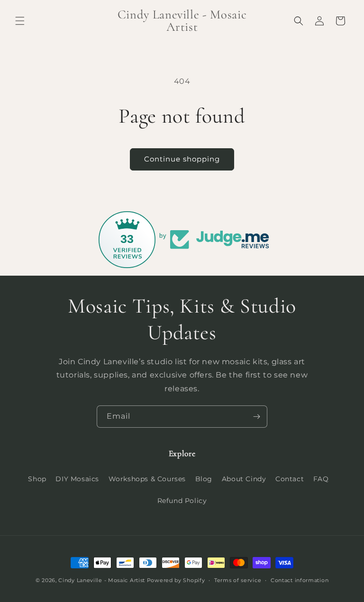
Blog (203, 479)
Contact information (299, 580)
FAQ (321, 479)
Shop (37, 479)
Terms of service (237, 580)
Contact (289, 479)
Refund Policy (182, 500)
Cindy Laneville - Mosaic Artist (101, 580)
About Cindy (244, 479)
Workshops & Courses (147, 479)
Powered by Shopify (176, 580)
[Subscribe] (256, 416)
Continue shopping (182, 158)
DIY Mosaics (77, 479)
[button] (19, 20)
